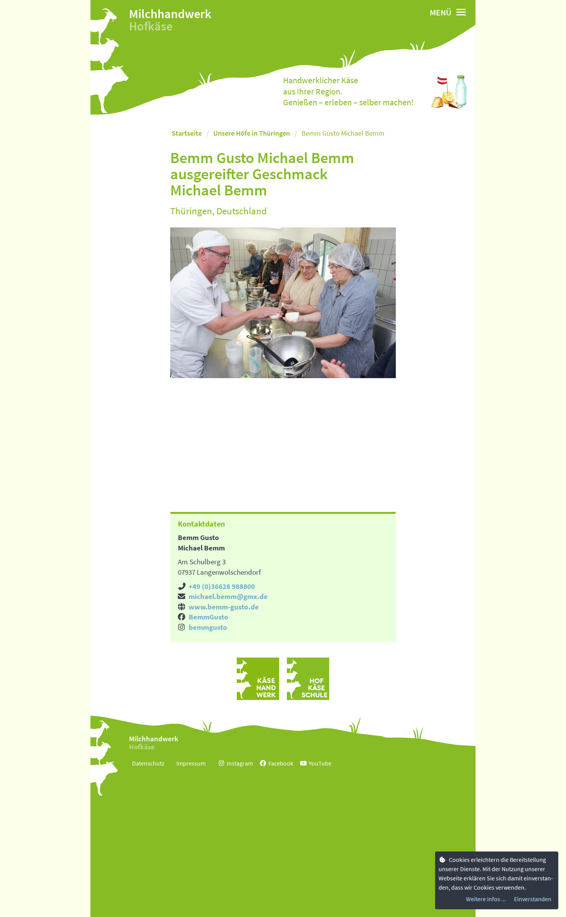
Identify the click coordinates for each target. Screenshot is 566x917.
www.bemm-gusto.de (224, 606)
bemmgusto (208, 627)
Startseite (187, 133)
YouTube (320, 763)
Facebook (280, 763)
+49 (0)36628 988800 (222, 586)
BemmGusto (208, 616)
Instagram (240, 763)
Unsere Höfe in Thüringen (251, 133)
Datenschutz (148, 763)
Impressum (191, 763)
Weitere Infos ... (486, 899)
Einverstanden (532, 899)
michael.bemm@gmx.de (228, 596)
